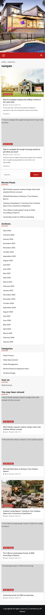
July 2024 (6, 316)
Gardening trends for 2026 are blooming (18, 217)
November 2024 (9, 299)
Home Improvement (10, 360)
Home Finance (8, 94)
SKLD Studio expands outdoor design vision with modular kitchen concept (21, 190)
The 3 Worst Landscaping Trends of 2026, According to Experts (19, 211)
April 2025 (7, 278)
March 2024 (7, 333)
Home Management (10, 364)
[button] (3, 55)
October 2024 (8, 303)
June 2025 (7, 269)
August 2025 (8, 260)
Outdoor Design (9, 373)
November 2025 (9, 248)
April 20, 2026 (14, 558)
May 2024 (7, 325)
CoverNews (32, 609)
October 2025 (8, 252)
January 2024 (8, 342)
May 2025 (7, 273)
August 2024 (8, 312)
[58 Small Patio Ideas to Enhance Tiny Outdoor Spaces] (22, 452)
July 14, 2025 (14, 105)
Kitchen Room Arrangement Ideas (16, 369)
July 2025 (6, 265)
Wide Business (6, 385)
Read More (6, 114)
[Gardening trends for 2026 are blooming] (22, 578)
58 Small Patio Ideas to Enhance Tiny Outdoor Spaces (20, 197)
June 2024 (7, 320)
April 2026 (7, 231)
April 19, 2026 (14, 598)
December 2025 (9, 243)
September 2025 (9, 256)
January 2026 (8, 239)
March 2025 (7, 282)
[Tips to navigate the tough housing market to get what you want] (22, 132)
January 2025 (8, 290)
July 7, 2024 (13, 154)
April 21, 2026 (14, 516)
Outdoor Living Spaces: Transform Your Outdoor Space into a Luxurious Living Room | (21, 204)
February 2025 (8, 286)
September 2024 (9, 307)
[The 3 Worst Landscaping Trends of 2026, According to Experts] (22, 536)
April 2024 (7, 329)
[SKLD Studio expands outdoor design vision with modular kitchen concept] (22, 410)
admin (6, 105)
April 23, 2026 (14, 432)
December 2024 (9, 295)
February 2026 (8, 235)
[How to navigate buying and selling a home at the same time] (22, 83)
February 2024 (8, 337)
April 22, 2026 (14, 474)
